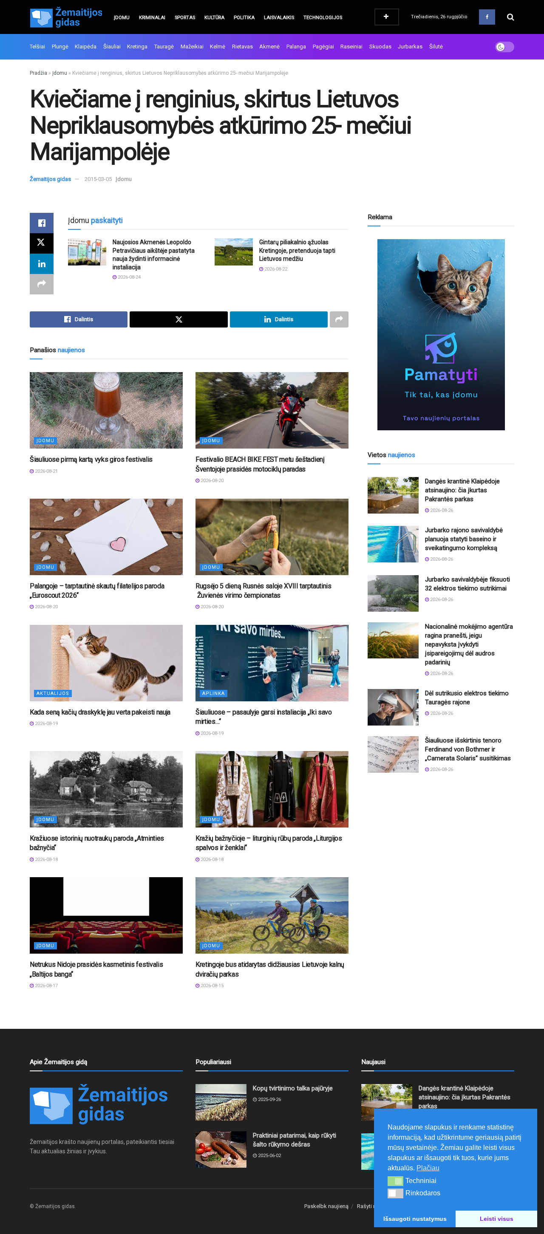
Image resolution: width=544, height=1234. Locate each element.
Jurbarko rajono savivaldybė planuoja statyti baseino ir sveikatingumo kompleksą (464, 539)
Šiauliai (112, 46)
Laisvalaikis (279, 17)
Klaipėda (85, 46)
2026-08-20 (211, 480)
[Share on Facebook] (42, 223)
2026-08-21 (46, 471)
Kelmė (217, 46)
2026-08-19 (46, 723)
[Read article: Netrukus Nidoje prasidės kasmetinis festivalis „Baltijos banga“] (106, 915)
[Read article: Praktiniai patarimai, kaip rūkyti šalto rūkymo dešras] (221, 1149)
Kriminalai (152, 17)
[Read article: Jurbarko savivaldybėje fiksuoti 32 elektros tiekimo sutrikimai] (393, 593)
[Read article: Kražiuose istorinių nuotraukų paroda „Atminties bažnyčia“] (106, 789)
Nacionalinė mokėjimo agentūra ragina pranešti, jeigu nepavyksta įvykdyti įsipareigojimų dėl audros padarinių (469, 644)
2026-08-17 (46, 985)
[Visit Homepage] (66, 17)
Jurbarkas (410, 46)
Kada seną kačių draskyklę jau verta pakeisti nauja (100, 712)
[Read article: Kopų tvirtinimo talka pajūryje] (221, 1102)
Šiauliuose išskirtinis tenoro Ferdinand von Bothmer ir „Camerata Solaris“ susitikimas (468, 749)
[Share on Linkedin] (42, 264)
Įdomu (122, 17)
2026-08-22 (275, 269)
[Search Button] (510, 17)
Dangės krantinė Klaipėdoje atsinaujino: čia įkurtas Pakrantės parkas (462, 490)
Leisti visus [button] (496, 1218)
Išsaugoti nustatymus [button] (415, 1218)
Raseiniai (351, 46)
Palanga (296, 46)
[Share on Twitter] (42, 243)
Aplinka (213, 693)
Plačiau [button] (427, 1168)
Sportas (185, 17)
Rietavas (242, 46)
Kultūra (214, 17)
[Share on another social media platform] (42, 284)
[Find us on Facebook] (487, 17)
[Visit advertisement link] (441, 334)
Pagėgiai (323, 46)
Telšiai (37, 46)
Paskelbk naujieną (326, 1206)
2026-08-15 (211, 985)
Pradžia (38, 73)
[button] (395, 1181)
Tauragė (164, 46)
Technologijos (322, 17)
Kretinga (137, 46)
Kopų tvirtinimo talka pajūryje (293, 1088)
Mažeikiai (192, 46)
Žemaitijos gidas (50, 179)
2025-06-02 (269, 1155)
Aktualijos (53, 693)
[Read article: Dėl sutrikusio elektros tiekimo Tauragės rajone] (393, 707)
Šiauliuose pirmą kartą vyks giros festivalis (91, 459)
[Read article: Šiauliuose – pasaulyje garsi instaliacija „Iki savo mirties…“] (272, 663)
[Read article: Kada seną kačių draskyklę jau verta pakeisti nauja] (106, 663)
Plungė (60, 46)
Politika (244, 17)
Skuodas (380, 46)
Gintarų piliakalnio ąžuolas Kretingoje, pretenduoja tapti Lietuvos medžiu (297, 250)
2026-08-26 (441, 510)
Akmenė (269, 46)
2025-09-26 (269, 1099)
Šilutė (436, 46)
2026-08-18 (46, 859)
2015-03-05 (98, 179)
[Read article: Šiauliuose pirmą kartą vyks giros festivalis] (106, 410)
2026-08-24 (128, 277)
